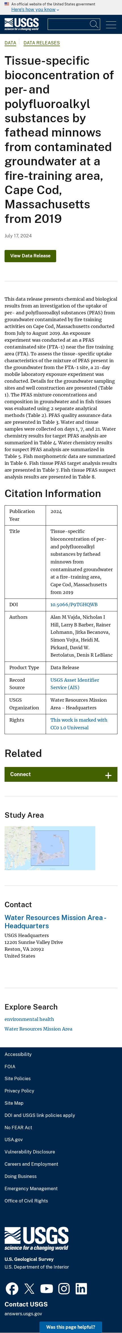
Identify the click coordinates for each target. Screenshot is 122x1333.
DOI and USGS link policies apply (40, 1115)
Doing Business (21, 1176)
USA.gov (14, 1139)
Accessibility (18, 1054)
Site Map (14, 1103)
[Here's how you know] (61, 7)
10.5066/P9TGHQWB (74, 604)
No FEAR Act (18, 1127)
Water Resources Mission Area (38, 1029)
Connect (20, 774)
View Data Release (30, 256)
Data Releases (42, 43)
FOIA (10, 1066)
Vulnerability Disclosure (30, 1152)
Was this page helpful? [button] (70, 1327)
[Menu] (111, 25)
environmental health (29, 1019)
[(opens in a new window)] (12, 1288)
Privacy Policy (19, 1091)
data (10, 43)
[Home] (22, 29)
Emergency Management (31, 1188)
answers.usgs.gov (23, 1313)
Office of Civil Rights (26, 1201)
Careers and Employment (31, 1164)
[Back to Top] (101, 1312)
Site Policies (18, 1078)
